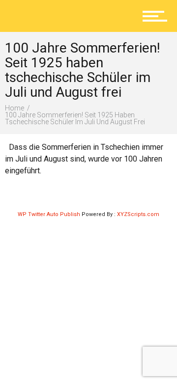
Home (14, 108)
